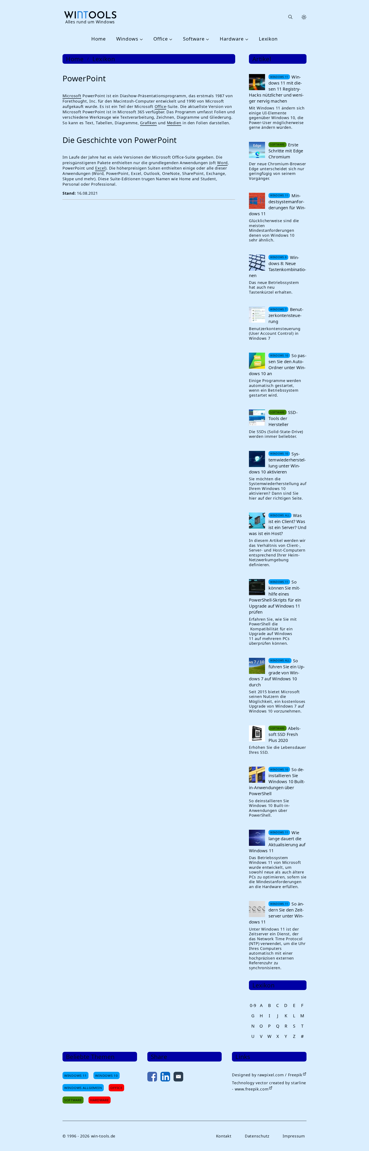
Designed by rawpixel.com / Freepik (267, 1074)
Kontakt (224, 1136)
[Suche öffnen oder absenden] (290, 17)
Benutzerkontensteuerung (285, 315)
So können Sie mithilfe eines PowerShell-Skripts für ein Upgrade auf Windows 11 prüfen (275, 597)
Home (98, 39)
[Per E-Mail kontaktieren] (178, 1077)
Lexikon (268, 39)
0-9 (253, 1005)
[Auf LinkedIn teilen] (165, 1077)
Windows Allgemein (83, 1088)
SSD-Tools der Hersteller (282, 418)
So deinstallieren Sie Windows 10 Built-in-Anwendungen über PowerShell (277, 781)
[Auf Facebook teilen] (152, 1077)
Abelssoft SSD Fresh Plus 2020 (284, 734)
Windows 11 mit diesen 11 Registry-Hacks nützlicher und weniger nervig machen (276, 89)
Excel (100, 168)
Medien (174, 122)
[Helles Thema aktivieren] (303, 17)
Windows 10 (106, 1075)
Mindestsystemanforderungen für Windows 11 (277, 205)
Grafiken (148, 122)
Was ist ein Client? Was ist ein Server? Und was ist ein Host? (277, 524)
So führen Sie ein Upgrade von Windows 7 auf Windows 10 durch (277, 673)
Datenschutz (257, 1136)
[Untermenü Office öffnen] (170, 39)
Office (160, 39)
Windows (127, 39)
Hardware (232, 39)
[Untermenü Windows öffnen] (140, 39)
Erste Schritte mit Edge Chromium (285, 151)
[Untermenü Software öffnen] (207, 39)
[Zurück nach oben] (359, 1141)
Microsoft (72, 95)
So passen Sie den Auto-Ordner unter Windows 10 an (277, 364)
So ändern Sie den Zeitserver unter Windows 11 (276, 913)
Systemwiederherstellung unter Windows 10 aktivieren (277, 463)
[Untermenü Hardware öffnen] (246, 39)
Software (194, 39)
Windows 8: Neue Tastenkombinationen (277, 266)
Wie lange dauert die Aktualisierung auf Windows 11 (277, 842)
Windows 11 (75, 1075)
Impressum (294, 1136)
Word (222, 162)
